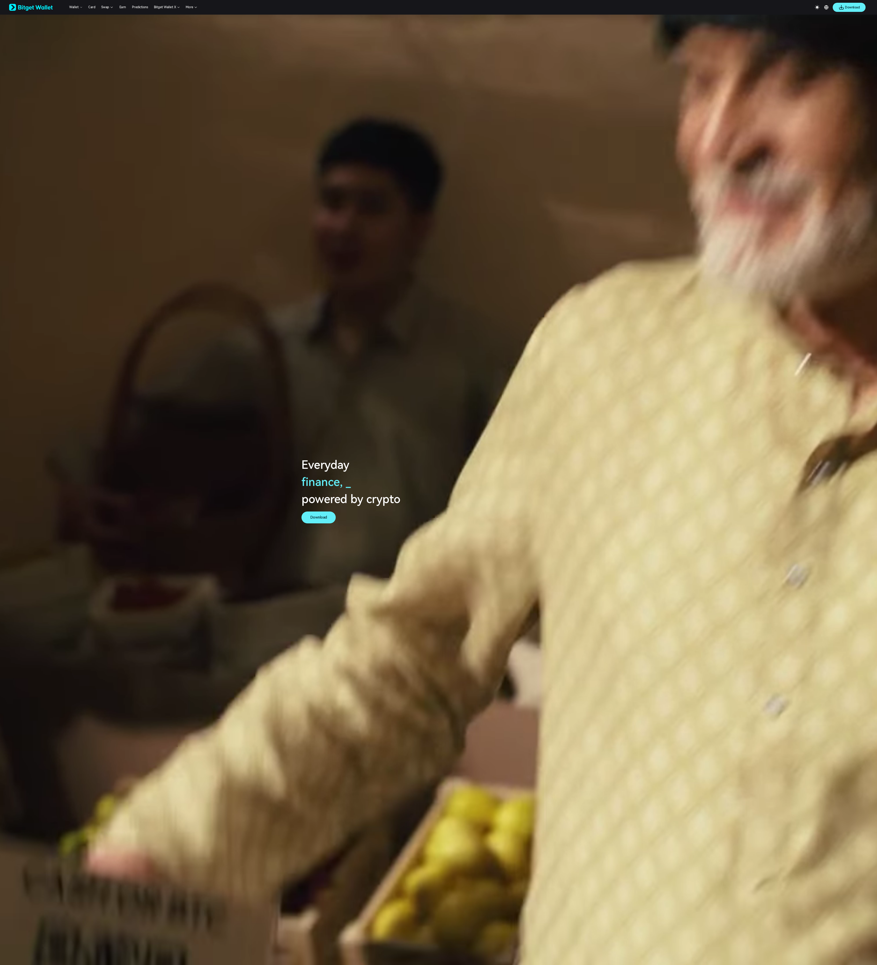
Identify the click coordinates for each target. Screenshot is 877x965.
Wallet (74, 7)
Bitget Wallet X (165, 7)
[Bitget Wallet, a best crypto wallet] (36, 7)
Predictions (140, 7)
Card (91, 7)
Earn (122, 7)
